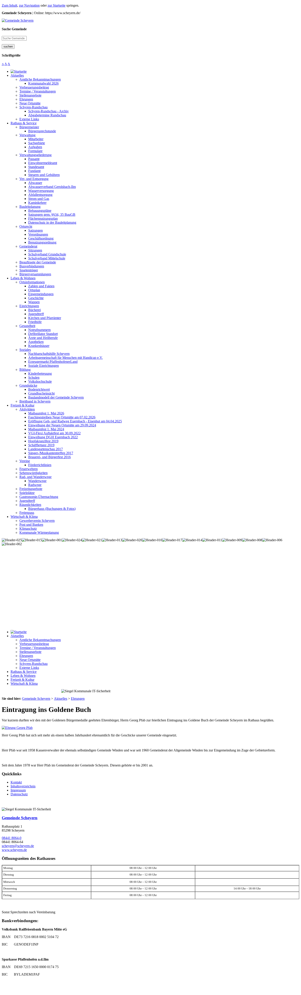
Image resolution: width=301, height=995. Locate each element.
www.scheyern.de (14, 850)
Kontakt (16, 782)
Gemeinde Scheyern (19, 817)
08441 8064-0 (11, 838)
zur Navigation (29, 5)
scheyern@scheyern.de (18, 846)
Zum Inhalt (9, 5)
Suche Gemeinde (14, 29)
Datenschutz (19, 794)
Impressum (18, 790)
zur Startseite (56, 5)
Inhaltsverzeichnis (23, 786)
